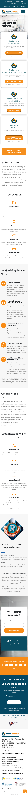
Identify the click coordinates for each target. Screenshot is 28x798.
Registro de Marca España (9, 757)
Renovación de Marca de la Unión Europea (13, 768)
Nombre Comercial (7, 763)
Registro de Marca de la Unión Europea (12, 759)
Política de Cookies (14, 794)
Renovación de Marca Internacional (11, 770)
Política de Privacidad (20, 791)
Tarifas (13, 6)
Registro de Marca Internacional (10, 761)
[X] (5, 750)
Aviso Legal (10, 791)
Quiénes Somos (6, 6)
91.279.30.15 (13, 696)
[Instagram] (8, 750)
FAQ (18, 6)
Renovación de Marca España (10, 766)
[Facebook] (3, 750)
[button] (2, 724)
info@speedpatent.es (15, 641)
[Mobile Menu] (23, 11)
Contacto (23, 6)
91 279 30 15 (15, 644)
